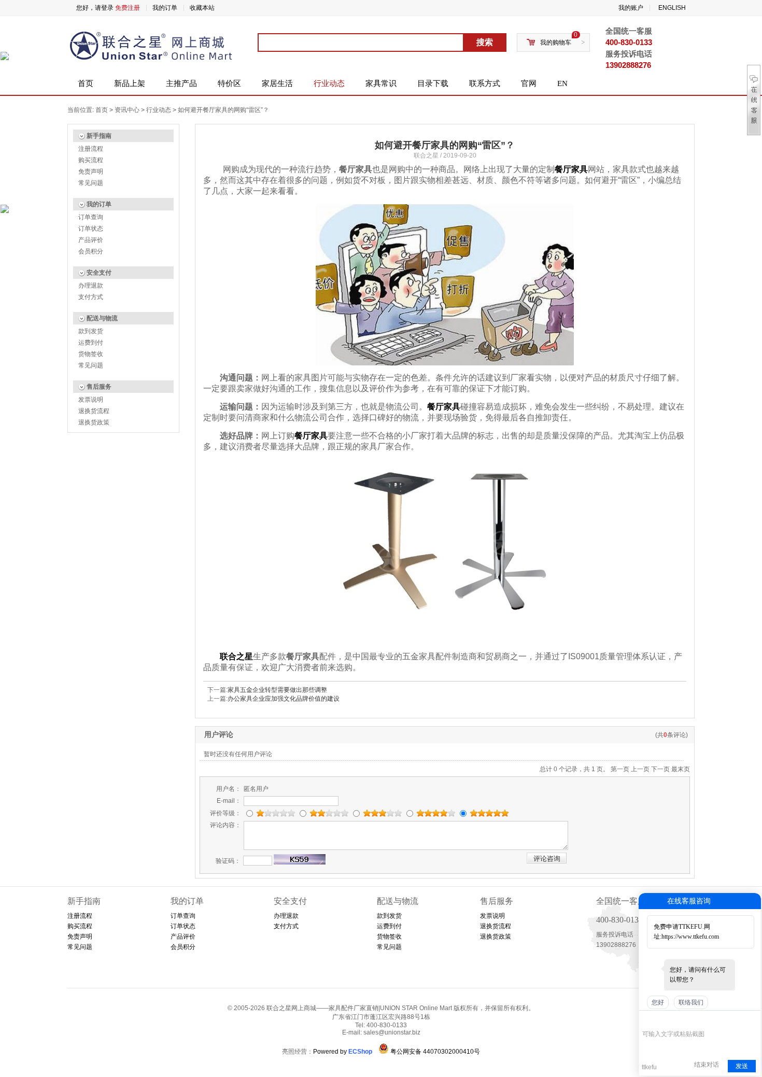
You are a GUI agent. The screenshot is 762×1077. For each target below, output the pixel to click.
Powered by (342, 1051)
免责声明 (90, 171)
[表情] (647, 1018)
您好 (658, 1002)
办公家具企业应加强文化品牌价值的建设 (284, 698)
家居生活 (277, 83)
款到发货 (90, 331)
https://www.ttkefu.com (690, 936)
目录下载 (432, 83)
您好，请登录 (95, 7)
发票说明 (90, 399)
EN (562, 83)
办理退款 (90, 285)
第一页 (620, 769)
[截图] (689, 1018)
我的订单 (164, 7)
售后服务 (99, 386)
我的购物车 (555, 42)
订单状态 (90, 228)
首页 (85, 83)
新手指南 (99, 135)
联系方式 (484, 83)
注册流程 (90, 148)
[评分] (662, 1019)
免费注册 (127, 7)
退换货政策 (93, 422)
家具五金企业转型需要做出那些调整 (277, 689)
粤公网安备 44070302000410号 (435, 1051)
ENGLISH (672, 7)
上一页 (640, 769)
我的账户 (630, 7)
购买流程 (90, 160)
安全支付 (99, 272)
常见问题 (90, 183)
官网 (529, 83)
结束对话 (706, 1064)
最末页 (680, 769)
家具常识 (381, 83)
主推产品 (181, 83)
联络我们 (691, 1002)
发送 (742, 1066)
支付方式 (90, 297)
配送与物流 (102, 318)
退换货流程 (93, 411)
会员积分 (90, 251)
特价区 (229, 83)
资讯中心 (127, 110)
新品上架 (129, 83)
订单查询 (90, 217)
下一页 (660, 769)
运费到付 (90, 342)
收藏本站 (202, 7)
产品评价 (90, 240)
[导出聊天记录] (751, 1018)
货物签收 (90, 354)
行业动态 (329, 83)
